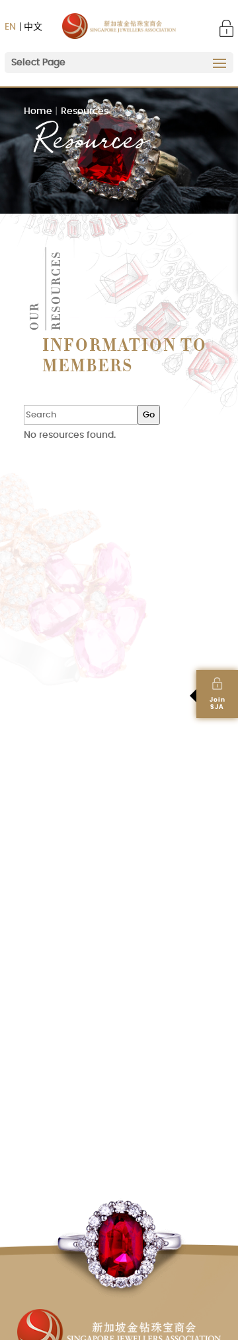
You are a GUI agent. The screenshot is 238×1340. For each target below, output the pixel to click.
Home (38, 111)
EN (10, 27)
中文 (33, 27)
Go (149, 414)
